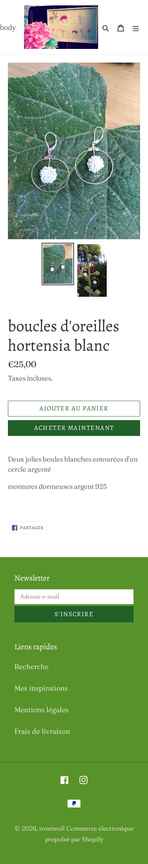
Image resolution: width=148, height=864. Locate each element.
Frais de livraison (42, 731)
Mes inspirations (41, 687)
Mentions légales (41, 709)
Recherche (31, 666)
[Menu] (135, 27)
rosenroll (52, 828)
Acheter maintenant (74, 427)
